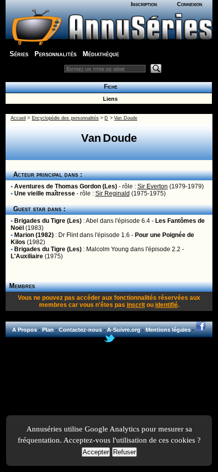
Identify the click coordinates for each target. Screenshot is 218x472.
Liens (109, 99)
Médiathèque (101, 54)
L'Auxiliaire (27, 256)
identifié (166, 304)
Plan (48, 330)
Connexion (189, 4)
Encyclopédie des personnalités (65, 118)
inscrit (136, 304)
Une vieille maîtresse (44, 193)
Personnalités (55, 54)
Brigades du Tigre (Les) (48, 220)
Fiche (109, 86)
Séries (19, 54)
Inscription (144, 4)
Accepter (96, 452)
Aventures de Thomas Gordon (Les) (65, 186)
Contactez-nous (80, 330)
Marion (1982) (34, 235)
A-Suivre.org (123, 330)
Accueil (18, 118)
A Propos (24, 330)
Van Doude (125, 118)
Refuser (124, 452)
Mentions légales (168, 330)
